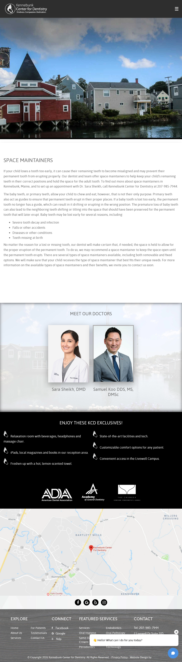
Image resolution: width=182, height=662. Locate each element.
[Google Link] (87, 602)
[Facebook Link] (78, 602)
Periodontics (87, 647)
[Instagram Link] (104, 602)
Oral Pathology (115, 633)
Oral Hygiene (87, 633)
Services (16, 638)
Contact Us (37, 638)
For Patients (38, 628)
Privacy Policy (119, 657)
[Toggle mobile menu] (176, 9)
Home (14, 628)
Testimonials (39, 633)
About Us (16, 633)
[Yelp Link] (95, 602)
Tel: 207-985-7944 (146, 627)
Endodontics (113, 628)
